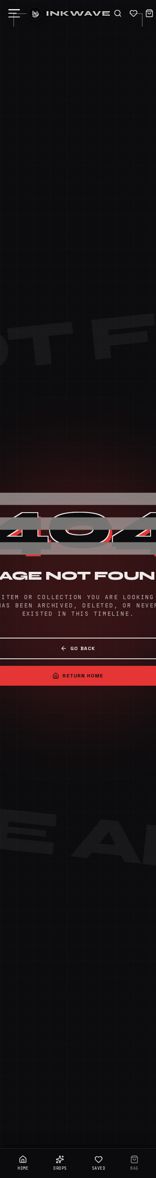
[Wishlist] (133, 13)
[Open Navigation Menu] (14, 13)
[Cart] (149, 13)
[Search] (117, 13)
